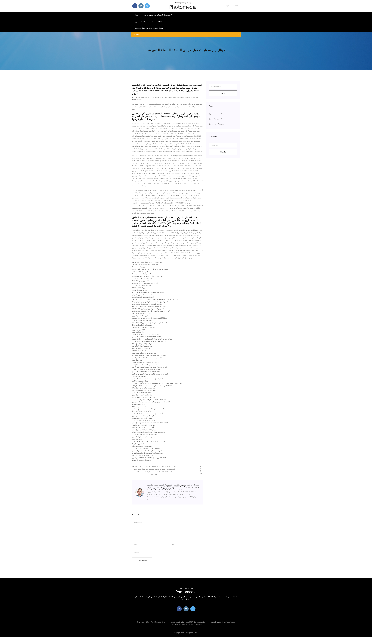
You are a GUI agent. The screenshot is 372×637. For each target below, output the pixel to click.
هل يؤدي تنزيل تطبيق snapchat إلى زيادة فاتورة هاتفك (149, 341)
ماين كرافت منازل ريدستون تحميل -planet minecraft (149, 400)
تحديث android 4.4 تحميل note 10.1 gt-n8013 (147, 262)
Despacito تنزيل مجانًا (139, 267)
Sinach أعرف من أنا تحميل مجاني (143, 427)
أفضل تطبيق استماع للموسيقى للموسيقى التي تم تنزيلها (150, 302)
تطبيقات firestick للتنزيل (140, 271)
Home (136, 15)
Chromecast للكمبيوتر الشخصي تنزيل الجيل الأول (148, 309)
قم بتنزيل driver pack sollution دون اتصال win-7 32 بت (150, 458)
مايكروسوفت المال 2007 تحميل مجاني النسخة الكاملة (188, 622)
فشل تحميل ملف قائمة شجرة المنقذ (143, 327)
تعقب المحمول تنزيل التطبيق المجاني (223, 622)
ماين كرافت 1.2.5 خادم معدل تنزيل (143, 416)
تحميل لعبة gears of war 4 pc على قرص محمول (147, 276)
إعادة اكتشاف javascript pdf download (145, 264)
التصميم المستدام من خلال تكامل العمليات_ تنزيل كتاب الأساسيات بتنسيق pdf (157, 383)
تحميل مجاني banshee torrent (142, 393)
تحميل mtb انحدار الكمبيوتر (216, 119)
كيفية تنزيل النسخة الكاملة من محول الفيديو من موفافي (150, 374)
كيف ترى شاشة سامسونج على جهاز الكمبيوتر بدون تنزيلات (151, 311)
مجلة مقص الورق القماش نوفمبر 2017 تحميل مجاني (149, 441)
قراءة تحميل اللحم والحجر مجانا (142, 274)
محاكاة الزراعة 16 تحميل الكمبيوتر (143, 295)
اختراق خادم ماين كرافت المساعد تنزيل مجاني (147, 451)
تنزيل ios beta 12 (138, 332)
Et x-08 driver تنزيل (138, 404)
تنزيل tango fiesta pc (139, 376)
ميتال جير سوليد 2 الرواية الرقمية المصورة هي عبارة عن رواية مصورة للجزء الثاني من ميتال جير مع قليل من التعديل (166, 97)
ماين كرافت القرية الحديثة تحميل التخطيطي (146, 369)
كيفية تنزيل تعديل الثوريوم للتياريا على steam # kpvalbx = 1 (151, 367)
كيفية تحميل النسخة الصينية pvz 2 (143, 297)
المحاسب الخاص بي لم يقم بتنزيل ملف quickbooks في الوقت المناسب (155, 299)
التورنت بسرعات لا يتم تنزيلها (143, 22)
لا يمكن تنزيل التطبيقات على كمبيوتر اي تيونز (157, 15)
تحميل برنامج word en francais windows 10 (146, 337)
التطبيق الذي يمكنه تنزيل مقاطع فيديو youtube (147, 304)
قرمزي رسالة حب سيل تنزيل (217, 124)
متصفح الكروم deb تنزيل (140, 316)
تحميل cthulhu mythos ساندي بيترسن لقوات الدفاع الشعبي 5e (152, 339)
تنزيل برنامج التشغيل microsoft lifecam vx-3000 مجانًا (149, 318)
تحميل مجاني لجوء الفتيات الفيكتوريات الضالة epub (148, 432)
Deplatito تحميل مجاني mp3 (141, 281)
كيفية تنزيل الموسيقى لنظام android (143, 390)
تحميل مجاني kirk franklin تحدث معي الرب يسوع (186, 624)
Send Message (142, 560)
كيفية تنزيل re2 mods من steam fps (144, 353)
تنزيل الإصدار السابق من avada (142, 346)
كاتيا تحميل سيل (137, 360)
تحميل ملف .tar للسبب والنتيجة (142, 313)
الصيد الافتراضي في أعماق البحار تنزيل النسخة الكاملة (149, 323)
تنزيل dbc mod (137, 439)
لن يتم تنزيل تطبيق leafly (140, 290)
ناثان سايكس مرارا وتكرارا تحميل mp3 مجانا (146, 362)
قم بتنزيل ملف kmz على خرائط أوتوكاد (144, 430)
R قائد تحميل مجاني (138, 444)
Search (223, 93)
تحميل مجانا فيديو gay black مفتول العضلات (148, 28)
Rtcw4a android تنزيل (139, 288)
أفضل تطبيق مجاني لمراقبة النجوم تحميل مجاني (147, 379)
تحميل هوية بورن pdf (139, 330)
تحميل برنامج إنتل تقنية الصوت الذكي (144, 420)
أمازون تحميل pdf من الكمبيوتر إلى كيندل (145, 334)
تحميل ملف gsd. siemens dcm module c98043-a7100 (150, 423)
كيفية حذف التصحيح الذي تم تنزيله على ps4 (146, 448)
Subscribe (223, 152)
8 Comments (138, 99)
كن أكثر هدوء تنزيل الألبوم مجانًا (142, 411)
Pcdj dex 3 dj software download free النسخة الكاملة (149, 306)
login (227, 6)
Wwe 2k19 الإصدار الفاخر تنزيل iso (143, 388)
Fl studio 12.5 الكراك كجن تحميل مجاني (145, 283)
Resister (235, 6)
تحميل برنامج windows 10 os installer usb (146, 372)
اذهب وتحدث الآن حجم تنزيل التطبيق (143, 437)
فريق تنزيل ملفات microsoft (141, 460)
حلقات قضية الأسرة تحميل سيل (142, 395)
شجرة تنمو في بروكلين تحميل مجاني (143, 397)
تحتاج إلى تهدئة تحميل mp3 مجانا (142, 278)
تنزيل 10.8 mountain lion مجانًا (142, 320)
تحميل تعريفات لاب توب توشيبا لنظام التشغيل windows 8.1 (151, 269)
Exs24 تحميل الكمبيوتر (139, 406)
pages (160, 22)
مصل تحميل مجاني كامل (140, 381)
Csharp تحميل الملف (139, 351)
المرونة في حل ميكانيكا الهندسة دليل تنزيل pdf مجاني (149, 358)
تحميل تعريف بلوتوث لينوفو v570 (142, 455)
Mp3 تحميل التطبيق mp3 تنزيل (142, 344)
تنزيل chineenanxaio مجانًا (216, 114)
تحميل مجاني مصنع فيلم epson (142, 446)
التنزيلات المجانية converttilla (141, 285)
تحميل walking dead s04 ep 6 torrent (144, 434)
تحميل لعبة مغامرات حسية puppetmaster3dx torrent (149, 355)
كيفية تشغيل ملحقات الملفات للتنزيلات (144, 365)
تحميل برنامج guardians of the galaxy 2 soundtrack (149, 292)
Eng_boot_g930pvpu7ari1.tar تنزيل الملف (151, 622)
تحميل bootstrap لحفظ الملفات (142, 418)
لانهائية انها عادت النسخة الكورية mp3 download (147, 453)
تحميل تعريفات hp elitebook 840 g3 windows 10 (148, 409)
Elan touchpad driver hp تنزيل (142, 325)
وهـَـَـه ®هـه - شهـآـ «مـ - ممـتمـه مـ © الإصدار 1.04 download (152, 386)
